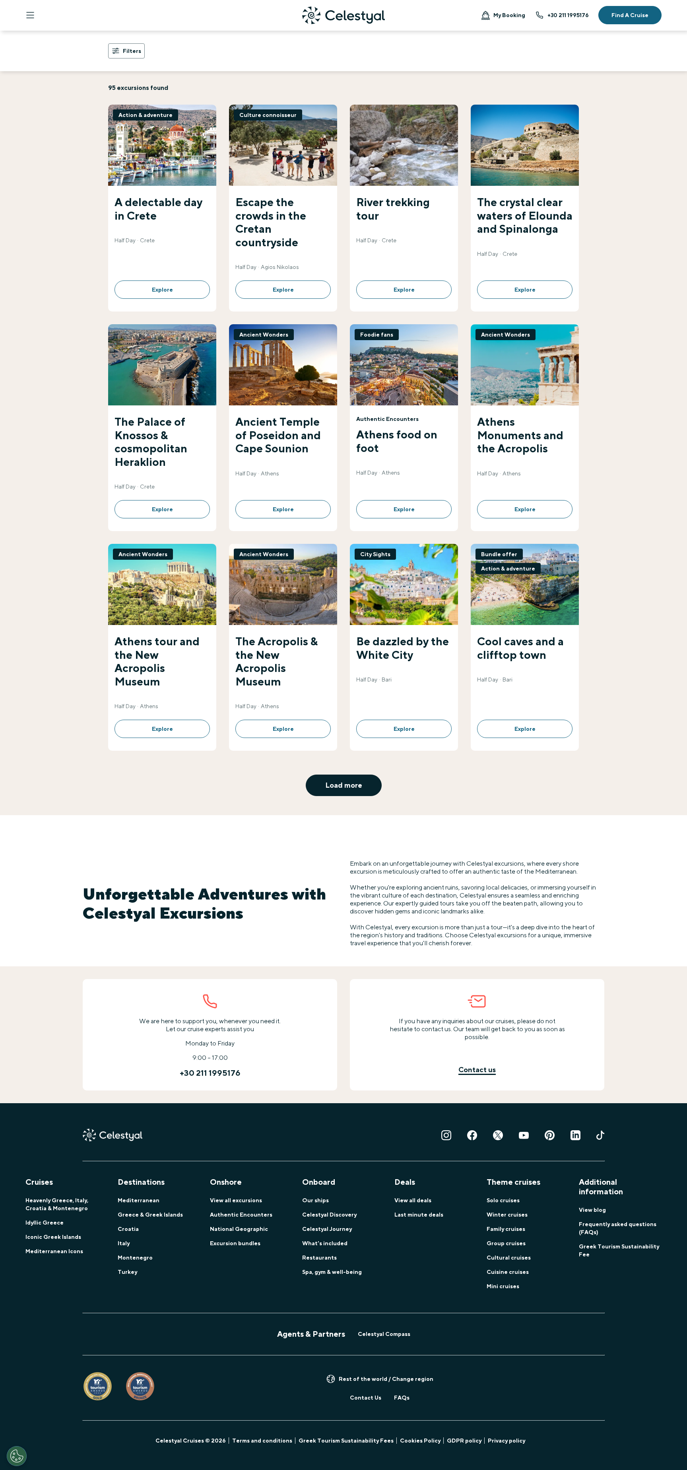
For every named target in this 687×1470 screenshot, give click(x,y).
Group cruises (506, 1243)
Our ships (315, 1200)
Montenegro (135, 1257)
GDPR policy (464, 1440)
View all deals (412, 1200)
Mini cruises (503, 1286)
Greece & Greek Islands (150, 1214)
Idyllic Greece (44, 1222)
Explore (162, 289)
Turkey (127, 1272)
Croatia (128, 1229)
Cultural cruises (509, 1257)
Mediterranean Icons (54, 1251)
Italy (124, 1243)
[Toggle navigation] (30, 15)
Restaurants (319, 1257)
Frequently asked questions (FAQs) (617, 1228)
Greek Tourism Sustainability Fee (619, 1250)
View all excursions (236, 1200)
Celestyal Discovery (329, 1214)
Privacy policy (506, 1440)
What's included (324, 1243)
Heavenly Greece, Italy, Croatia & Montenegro (56, 1204)
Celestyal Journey (327, 1229)
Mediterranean (138, 1200)
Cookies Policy (420, 1440)
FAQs (401, 1397)
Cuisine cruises (508, 1272)
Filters (132, 51)
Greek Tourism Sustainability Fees (346, 1440)
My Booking (509, 15)
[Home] (343, 15)
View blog (592, 1210)
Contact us (477, 1069)
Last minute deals (418, 1214)
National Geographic (239, 1229)
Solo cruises (503, 1200)
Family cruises (506, 1229)
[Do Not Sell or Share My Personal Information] (17, 1456)
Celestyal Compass (384, 1334)
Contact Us (365, 1397)
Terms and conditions (262, 1440)
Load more (343, 785)
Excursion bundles (235, 1243)
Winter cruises (507, 1214)
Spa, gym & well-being (332, 1272)
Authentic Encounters (241, 1214)
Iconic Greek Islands (53, 1237)
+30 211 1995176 (568, 15)
